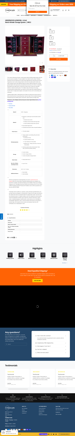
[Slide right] (42, 63)
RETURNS (11, 107)
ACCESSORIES (47, 15)
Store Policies (41, 410)
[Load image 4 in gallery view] (32, 69)
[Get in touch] (65, 10)
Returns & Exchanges (43, 414)
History (23, 410)
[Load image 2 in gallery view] (16, 69)
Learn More (22, 1)
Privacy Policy (41, 411)
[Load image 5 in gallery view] (40, 69)
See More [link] (64, 262)
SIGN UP (37, 11)
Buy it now (58, 59)
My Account (54, 1)
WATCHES (33, 15)
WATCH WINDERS (25, 15)
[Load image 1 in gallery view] (9, 69)
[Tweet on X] (10, 237)
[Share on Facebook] (8, 237)
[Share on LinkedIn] (14, 237)
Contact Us (24, 413)
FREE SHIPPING (12, 105)
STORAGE (40, 15)
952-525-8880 (37, 280)
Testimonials (24, 411)
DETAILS (10, 103)
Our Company (24, 408)
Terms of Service (42, 408)
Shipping (50, 50)
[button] (68, 10)
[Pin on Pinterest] (12, 237)
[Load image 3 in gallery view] (24, 69)
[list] (37, 258)
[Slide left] (40, 63)
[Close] (17, 431)
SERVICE (55, 15)
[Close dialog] (47, 1)
